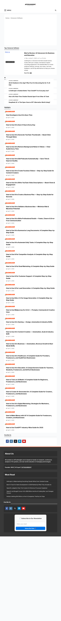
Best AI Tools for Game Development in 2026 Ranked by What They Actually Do (29, 484)
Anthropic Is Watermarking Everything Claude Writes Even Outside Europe (27, 481)
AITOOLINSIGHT (27, 467)
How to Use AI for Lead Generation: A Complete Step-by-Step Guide (30, 288)
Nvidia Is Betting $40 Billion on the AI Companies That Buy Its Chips (26, 496)
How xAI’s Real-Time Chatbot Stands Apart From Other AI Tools (29, 96)
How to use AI (10, 111)
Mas (27, 58)
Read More (27, 73)
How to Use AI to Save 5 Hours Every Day (20, 125)
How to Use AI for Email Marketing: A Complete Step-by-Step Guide (30, 266)
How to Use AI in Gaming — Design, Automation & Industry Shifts (29, 322)
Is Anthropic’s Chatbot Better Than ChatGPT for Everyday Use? (29, 90)
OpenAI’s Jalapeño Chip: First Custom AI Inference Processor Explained (27, 488)
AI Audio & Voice (10, 62)
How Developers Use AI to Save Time (19, 115)
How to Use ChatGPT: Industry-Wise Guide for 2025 (24, 427)
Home (7, 18)
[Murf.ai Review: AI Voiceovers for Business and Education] (14, 58)
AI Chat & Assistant (13, 80)
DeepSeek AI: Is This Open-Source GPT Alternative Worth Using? (29, 102)
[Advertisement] (30, 32)
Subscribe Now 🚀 (30, 528)
